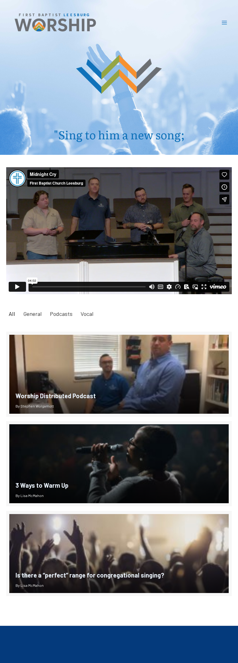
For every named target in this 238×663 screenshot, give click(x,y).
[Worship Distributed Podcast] (119, 374)
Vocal (87, 313)
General (32, 313)
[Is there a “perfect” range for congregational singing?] (119, 553)
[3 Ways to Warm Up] (119, 463)
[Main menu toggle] (224, 22)
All (12, 313)
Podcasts (61, 313)
